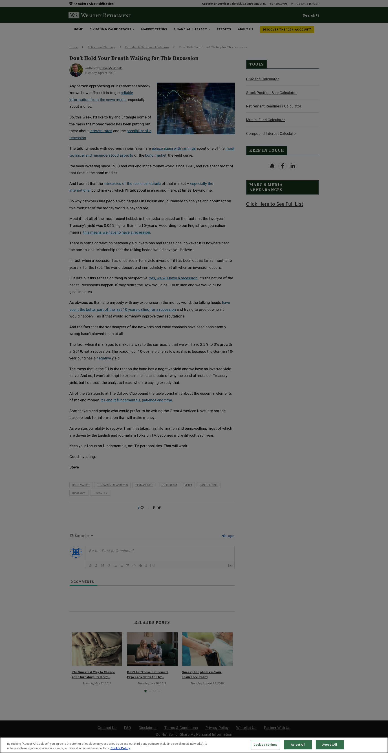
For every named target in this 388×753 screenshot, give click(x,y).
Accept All (329, 744)
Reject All (297, 744)
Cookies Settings (266, 744)
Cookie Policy (120, 748)
